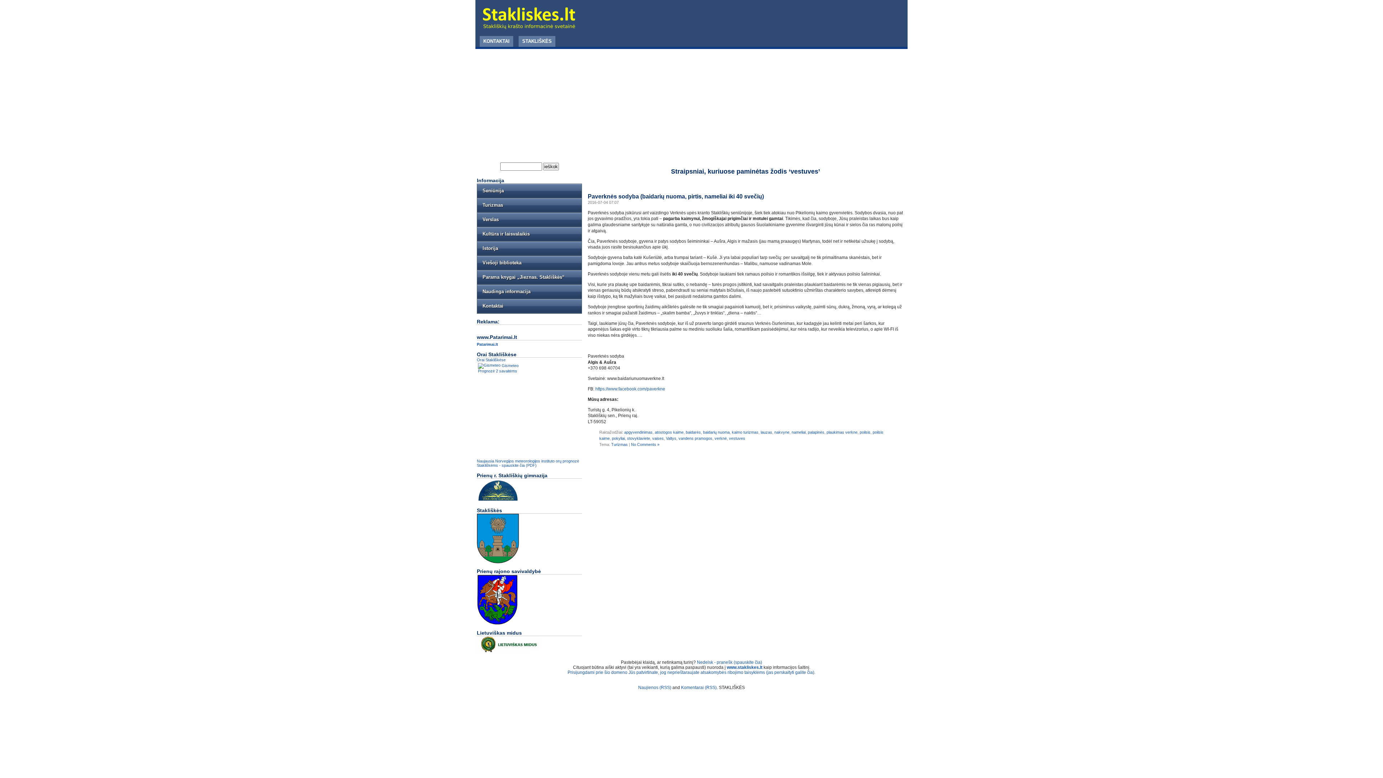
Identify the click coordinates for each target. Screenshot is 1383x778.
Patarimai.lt (487, 344)
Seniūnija (493, 190)
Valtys (671, 438)
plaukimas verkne (842, 432)
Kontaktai (496, 41)
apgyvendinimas (638, 432)
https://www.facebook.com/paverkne (630, 389)
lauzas (766, 432)
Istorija (490, 248)
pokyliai (618, 438)
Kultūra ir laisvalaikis (506, 234)
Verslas (491, 219)
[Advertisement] (691, 103)
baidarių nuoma (716, 432)
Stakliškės (537, 41)
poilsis (865, 432)
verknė (721, 438)
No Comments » (645, 444)
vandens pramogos (695, 438)
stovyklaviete (638, 438)
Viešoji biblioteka (502, 262)
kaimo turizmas (745, 432)
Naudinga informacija (507, 291)
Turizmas (619, 444)
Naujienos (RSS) (654, 687)
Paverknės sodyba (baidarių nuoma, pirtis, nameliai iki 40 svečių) (676, 196)
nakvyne (781, 432)
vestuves (737, 438)
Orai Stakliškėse (491, 360)
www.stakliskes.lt (744, 667)
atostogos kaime (669, 432)
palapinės (816, 432)
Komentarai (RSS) (699, 687)
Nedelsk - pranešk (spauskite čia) (729, 662)
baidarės (693, 432)
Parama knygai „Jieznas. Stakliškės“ (524, 277)
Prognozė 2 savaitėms (497, 371)
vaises (658, 438)
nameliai (799, 432)
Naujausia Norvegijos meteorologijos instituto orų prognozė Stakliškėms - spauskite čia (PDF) (528, 463)
